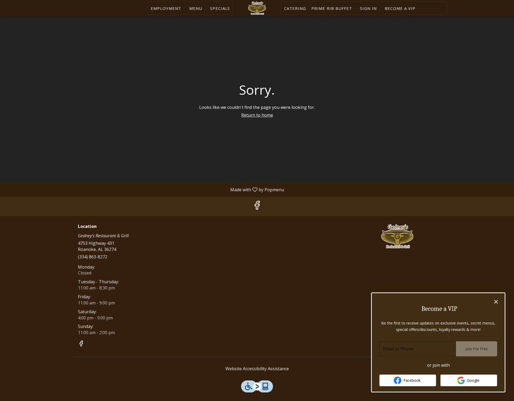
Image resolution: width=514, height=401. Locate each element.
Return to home (257, 115)
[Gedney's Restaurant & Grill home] (257, 8)
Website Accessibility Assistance (257, 369)
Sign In (368, 8)
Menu (195, 8)
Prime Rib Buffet (331, 8)
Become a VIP (400, 8)
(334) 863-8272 (92, 257)
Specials (220, 8)
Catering (295, 8)
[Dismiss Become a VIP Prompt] (496, 301)
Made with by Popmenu (144, 189)
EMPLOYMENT (166, 8)
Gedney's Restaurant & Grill (397, 236)
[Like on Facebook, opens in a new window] (257, 206)
